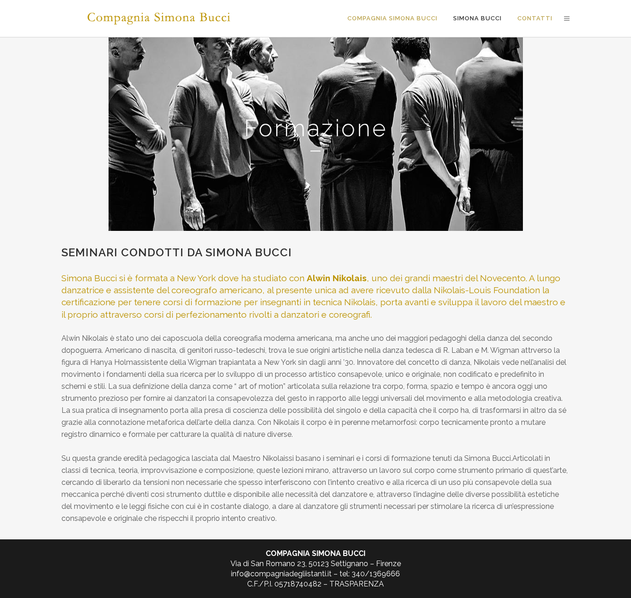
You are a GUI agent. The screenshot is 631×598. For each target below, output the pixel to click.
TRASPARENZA (356, 584)
